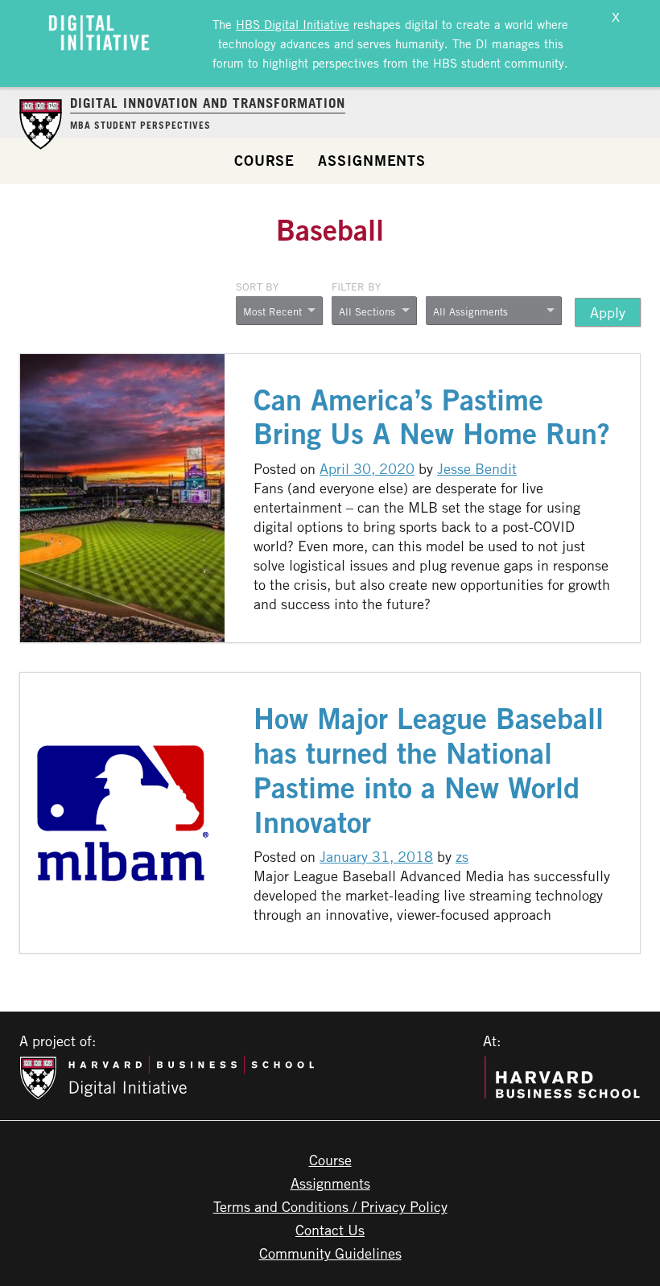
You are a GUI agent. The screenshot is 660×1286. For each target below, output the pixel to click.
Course (264, 160)
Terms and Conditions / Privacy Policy (330, 1206)
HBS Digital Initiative (292, 24)
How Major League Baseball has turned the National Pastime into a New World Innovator (429, 770)
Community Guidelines (330, 1253)
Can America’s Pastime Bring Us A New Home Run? (432, 416)
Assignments (372, 160)
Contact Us (330, 1230)
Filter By (356, 286)
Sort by (257, 286)
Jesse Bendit (477, 468)
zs (462, 856)
